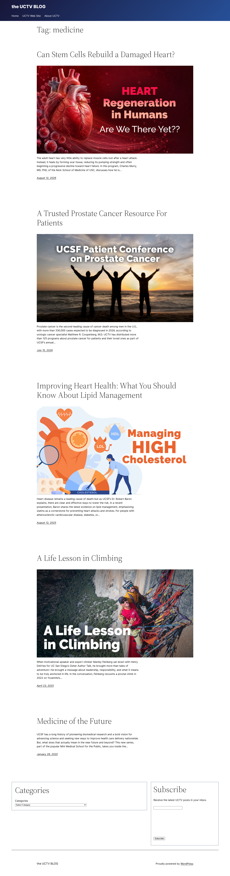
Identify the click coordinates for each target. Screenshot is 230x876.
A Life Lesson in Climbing (79, 558)
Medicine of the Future (74, 721)
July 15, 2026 (45, 350)
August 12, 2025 (46, 522)
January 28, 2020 (47, 754)
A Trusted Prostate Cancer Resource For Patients (102, 218)
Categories (21, 800)
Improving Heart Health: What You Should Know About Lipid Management (106, 390)
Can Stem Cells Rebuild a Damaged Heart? (106, 54)
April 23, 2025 (45, 685)
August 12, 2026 (46, 177)
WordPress (187, 863)
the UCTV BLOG (47, 863)
